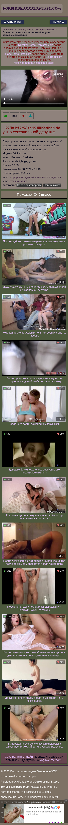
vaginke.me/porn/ (51, 760)
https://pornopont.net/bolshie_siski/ (34, 62)
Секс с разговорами (29, 185)
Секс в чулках (52, 185)
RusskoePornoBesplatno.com (35, 45)
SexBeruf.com (54, 57)
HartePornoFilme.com (18, 54)
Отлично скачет (17, 181)
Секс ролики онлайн (19, 756)
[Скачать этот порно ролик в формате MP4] (30, 115)
